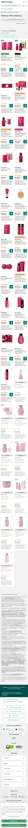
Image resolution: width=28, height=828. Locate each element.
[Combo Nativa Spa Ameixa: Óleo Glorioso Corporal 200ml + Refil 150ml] (7, 447)
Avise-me (20, 392)
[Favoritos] (26, 2)
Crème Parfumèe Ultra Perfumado (15, 661)
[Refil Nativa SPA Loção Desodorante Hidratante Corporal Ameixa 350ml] (21, 121)
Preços (12, 36)
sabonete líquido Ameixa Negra (9, 662)
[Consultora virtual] (23, 5)
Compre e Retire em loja (15, 711)
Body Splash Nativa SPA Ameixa (9, 614)
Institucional (7, 768)
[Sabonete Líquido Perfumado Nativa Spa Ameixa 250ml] (7, 522)
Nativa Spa (4, 636)
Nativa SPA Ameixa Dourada (8, 671)
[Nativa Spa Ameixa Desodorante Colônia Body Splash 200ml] (7, 374)
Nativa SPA (11, 12)
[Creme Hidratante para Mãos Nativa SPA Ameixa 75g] (21, 374)
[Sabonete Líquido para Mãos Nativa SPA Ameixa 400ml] (7, 558)
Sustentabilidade (8, 779)
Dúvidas (6, 758)
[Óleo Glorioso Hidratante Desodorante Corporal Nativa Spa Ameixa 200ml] (21, 410)
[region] (14, 815)
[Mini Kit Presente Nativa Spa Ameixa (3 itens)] (7, 338)
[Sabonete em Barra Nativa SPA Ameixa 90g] (7, 157)
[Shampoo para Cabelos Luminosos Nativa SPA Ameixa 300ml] (21, 522)
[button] (11, 70)
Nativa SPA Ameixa (9, 598)
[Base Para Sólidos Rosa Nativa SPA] (7, 267)
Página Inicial (4, 12)
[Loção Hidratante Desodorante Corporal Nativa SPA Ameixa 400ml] (21, 157)
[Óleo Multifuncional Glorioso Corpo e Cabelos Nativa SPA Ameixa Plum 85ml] (21, 302)
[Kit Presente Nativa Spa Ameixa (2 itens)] (21, 46)
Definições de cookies (14, 816)
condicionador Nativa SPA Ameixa (11, 648)
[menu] (1, 5)
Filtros (6, 36)
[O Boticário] (6, 2)
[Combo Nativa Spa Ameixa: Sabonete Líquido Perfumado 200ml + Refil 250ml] (21, 447)
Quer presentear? (15, 720)
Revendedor (7, 774)
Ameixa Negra (17, 659)
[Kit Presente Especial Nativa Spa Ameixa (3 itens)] (21, 85)
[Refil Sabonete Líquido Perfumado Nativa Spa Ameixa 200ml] (7, 229)
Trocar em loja (15, 715)
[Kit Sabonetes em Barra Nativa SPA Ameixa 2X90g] (7, 410)
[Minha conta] (23, 2)
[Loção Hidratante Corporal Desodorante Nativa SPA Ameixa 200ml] (7, 193)
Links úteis (6, 784)
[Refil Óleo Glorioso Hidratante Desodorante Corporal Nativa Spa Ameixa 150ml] (21, 193)
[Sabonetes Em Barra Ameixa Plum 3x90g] (7, 85)
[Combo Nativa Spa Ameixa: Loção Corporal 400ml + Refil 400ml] (21, 267)
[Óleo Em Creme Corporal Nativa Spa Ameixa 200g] (7, 485)
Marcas (6, 763)
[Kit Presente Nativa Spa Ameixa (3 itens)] (21, 485)
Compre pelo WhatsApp (15, 707)
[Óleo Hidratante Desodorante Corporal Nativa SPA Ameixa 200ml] (21, 338)
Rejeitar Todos (14, 821)
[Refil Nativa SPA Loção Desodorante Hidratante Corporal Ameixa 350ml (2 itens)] (7, 46)
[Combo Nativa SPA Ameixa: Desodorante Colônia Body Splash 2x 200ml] (21, 229)
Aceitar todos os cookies (14, 825)
